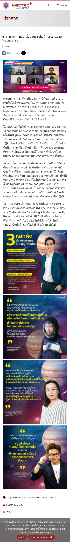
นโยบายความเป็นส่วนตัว (41, 537)
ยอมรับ (21, 537)
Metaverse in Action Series (42, 497)
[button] (11, 53)
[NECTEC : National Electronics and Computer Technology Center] (17, 5)
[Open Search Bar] (48, 5)
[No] (66, 530)
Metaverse (19, 497)
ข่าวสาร (10, 18)
